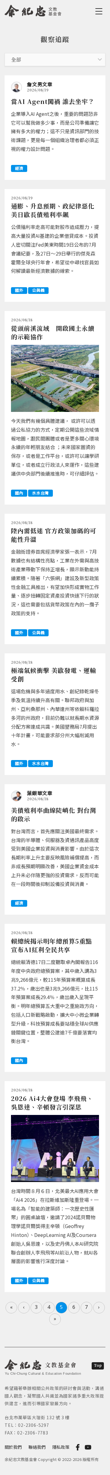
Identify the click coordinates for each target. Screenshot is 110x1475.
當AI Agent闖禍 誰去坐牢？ (52, 101)
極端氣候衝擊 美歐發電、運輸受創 (53, 674)
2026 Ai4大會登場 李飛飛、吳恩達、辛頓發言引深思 (52, 1102)
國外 (19, 290)
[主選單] (100, 11)
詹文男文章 (40, 84)
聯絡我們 (37, 1447)
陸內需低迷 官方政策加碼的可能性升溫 (53, 535)
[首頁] (33, 10)
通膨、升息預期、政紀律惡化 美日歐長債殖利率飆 (52, 210)
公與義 (38, 290)
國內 (19, 493)
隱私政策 (60, 1447)
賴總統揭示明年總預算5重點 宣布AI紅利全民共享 (51, 945)
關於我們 (13, 1447)
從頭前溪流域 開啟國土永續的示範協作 (52, 332)
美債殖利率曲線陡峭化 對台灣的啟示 (53, 814)
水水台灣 (40, 493)
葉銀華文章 (40, 793)
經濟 (19, 168)
